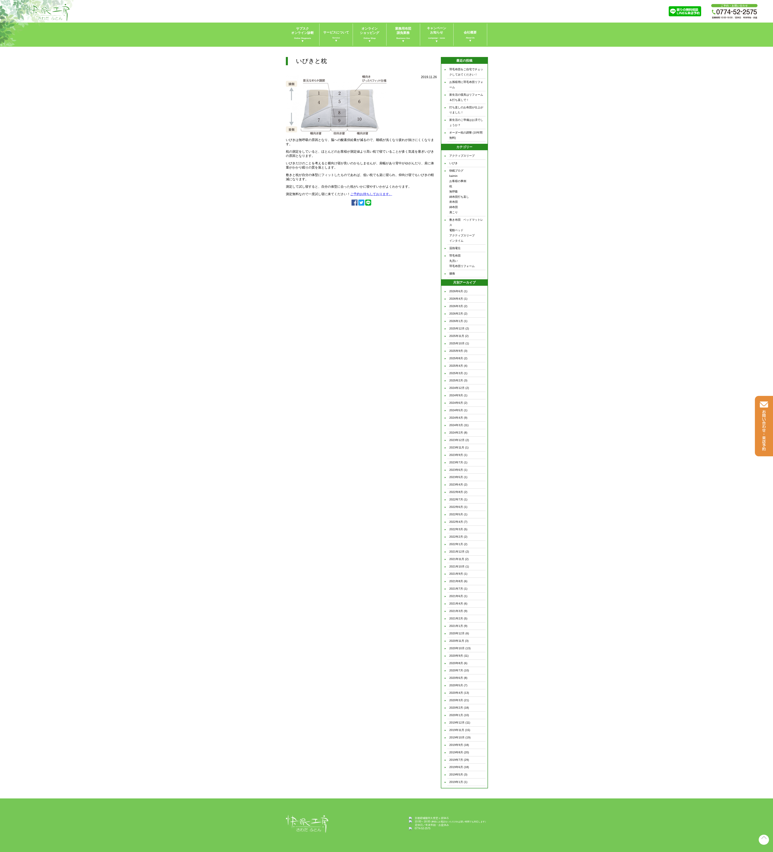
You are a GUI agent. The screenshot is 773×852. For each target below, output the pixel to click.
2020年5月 (456, 685)
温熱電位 (455, 248)
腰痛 (452, 273)
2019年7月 (456, 759)
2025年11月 (456, 335)
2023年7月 (456, 462)
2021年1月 (456, 625)
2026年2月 (456, 313)
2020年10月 (457, 648)
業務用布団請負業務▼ (403, 35)
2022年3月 (456, 529)
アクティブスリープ (462, 155)
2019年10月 (457, 737)
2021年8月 (456, 581)
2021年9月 (456, 573)
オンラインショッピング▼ (369, 35)
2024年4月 (456, 417)
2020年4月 (456, 692)
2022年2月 (456, 536)
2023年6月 (456, 469)
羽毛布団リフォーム (462, 266)
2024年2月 (456, 432)
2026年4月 (456, 298)
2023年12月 (457, 440)
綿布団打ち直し (459, 196)
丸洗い (453, 260)
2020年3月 (456, 700)
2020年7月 (456, 670)
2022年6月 (456, 506)
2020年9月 (456, 655)
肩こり (453, 212)
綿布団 (453, 207)
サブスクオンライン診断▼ (302, 35)
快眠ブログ (456, 170)
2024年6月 (456, 402)
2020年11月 (456, 640)
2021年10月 (457, 566)
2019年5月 (456, 774)
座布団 (453, 201)
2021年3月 (456, 611)
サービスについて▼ (336, 36)
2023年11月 (456, 447)
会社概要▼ (470, 36)
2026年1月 (456, 321)
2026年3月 (456, 306)
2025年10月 (457, 343)
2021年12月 (457, 551)
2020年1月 (456, 715)
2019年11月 (456, 730)
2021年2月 (456, 618)
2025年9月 (456, 350)
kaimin (453, 175)
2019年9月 (456, 744)
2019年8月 (456, 752)
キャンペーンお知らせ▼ (436, 34)
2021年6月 (456, 596)
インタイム (456, 240)
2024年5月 (456, 410)
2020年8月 (456, 663)
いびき (453, 163)
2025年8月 (456, 358)
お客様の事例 (457, 181)
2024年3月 (456, 425)
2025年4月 (456, 365)
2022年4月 (456, 521)
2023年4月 (456, 484)
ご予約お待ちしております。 (371, 194)
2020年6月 (456, 677)
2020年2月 (456, 707)
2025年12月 (457, 328)
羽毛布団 (455, 255)
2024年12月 (457, 387)
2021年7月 (456, 588)
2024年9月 (456, 395)
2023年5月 (456, 477)
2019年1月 (456, 782)
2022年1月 (456, 544)
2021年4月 (456, 603)
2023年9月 (456, 455)
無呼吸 (453, 191)
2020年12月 (457, 633)
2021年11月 (456, 559)
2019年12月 (457, 722)
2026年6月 (456, 291)
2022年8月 (456, 492)
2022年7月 (456, 499)
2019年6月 (456, 767)
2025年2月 (456, 380)
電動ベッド (456, 230)
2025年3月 (456, 373)
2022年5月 (456, 514)
